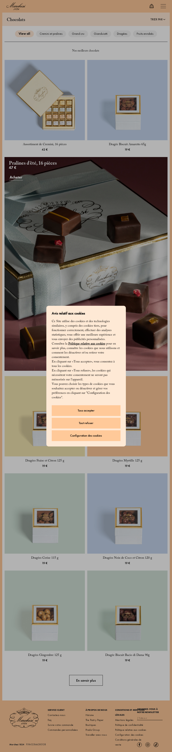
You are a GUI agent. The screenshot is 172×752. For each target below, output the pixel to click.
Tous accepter (86, 410)
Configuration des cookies (86, 435)
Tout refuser (86, 423)
